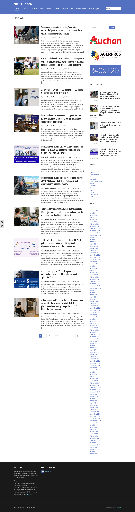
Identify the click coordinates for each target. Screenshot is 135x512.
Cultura (92, 172)
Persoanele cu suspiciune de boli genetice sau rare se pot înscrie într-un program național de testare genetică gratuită (61, 118)
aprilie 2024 (94, 273)
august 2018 (94, 423)
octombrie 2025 (95, 233)
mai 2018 (93, 429)
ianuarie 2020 (94, 385)
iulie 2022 (93, 319)
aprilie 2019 (94, 405)
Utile (91, 197)
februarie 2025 (94, 250)
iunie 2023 (93, 295)
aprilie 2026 (94, 220)
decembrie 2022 (95, 308)
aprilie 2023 (94, 299)
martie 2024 (94, 275)
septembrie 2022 (95, 315)
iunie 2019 (93, 401)
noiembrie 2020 (95, 363)
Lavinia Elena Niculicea (49, 69)
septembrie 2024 (95, 262)
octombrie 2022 (95, 312)
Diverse (92, 177)
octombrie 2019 (95, 392)
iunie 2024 (93, 268)
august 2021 (94, 343)
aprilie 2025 (94, 246)
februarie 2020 (94, 383)
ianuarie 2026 (94, 226)
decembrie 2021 (95, 334)
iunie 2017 (93, 454)
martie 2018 (94, 434)
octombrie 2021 (95, 339)
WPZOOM (118, 507)
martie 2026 (94, 222)
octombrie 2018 (95, 418)
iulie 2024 (93, 266)
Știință (42, 9)
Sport (57, 9)
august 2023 (94, 290)
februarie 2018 (94, 436)
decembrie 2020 (95, 361)
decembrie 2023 (95, 281)
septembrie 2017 (95, 447)
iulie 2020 (93, 372)
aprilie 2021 (94, 352)
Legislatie (93, 179)
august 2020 (94, 370)
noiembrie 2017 (95, 443)
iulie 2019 (93, 398)
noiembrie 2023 (95, 284)
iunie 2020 (93, 374)
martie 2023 (94, 301)
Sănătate (34, 9)
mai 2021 (93, 350)
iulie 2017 (93, 451)
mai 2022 (93, 323)
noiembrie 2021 (95, 337)
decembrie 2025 (95, 228)
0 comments (67, 38)
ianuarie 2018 (94, 438)
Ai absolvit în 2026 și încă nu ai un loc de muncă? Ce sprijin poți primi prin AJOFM (62, 91)
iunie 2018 (93, 427)
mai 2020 (93, 376)
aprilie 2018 (94, 432)
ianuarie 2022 (94, 332)
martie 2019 (94, 407)
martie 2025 (94, 248)
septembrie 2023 (95, 288)
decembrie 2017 (95, 440)
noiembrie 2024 (95, 257)
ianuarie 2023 (94, 306)
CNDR (44, 38)
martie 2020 (94, 381)
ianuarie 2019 (94, 412)
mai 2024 (93, 270)
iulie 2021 (93, 345)
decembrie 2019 (95, 387)
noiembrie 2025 (95, 231)
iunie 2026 (93, 215)
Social (17, 9)
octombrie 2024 (95, 259)
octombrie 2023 (95, 286)
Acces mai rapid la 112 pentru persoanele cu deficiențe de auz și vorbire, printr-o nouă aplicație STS (60, 274)
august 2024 (94, 264)
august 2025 (94, 237)
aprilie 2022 (94, 326)
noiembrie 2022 (95, 310)
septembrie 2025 (95, 235)
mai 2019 (93, 403)
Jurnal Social (24, 4)
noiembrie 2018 (95, 416)
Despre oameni (81, 9)
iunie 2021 (93, 348)
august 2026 (94, 211)
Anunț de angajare (94, 9)
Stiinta (92, 192)
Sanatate (93, 186)
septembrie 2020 (95, 368)
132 (56, 336)
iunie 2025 (93, 242)
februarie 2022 (94, 330)
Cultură (48, 9)
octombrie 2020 (95, 365)
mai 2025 (93, 244)
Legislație (25, 9)
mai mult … (30, 494)
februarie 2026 (94, 224)
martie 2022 (94, 328)
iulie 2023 (93, 292)
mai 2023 (93, 297)
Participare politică (67, 9)
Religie (92, 183)
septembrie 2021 (95, 341)
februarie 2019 (94, 410)
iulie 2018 (93, 425)
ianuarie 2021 (94, 359)
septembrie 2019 (95, 394)
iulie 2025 (93, 239)
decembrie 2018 (95, 414)
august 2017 (94, 449)
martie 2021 (94, 354)
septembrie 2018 (95, 421)
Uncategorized (94, 194)
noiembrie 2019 (95, 390)
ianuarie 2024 (94, 279)
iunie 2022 (93, 321)
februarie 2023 (94, 303)
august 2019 (94, 396)
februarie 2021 (94, 356)
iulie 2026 (93, 213)
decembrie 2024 (95, 255)
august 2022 (94, 317)
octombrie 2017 (95, 445)
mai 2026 (93, 217)
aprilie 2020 (94, 379)
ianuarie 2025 (94, 253)
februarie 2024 (94, 277)
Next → (79, 336)
